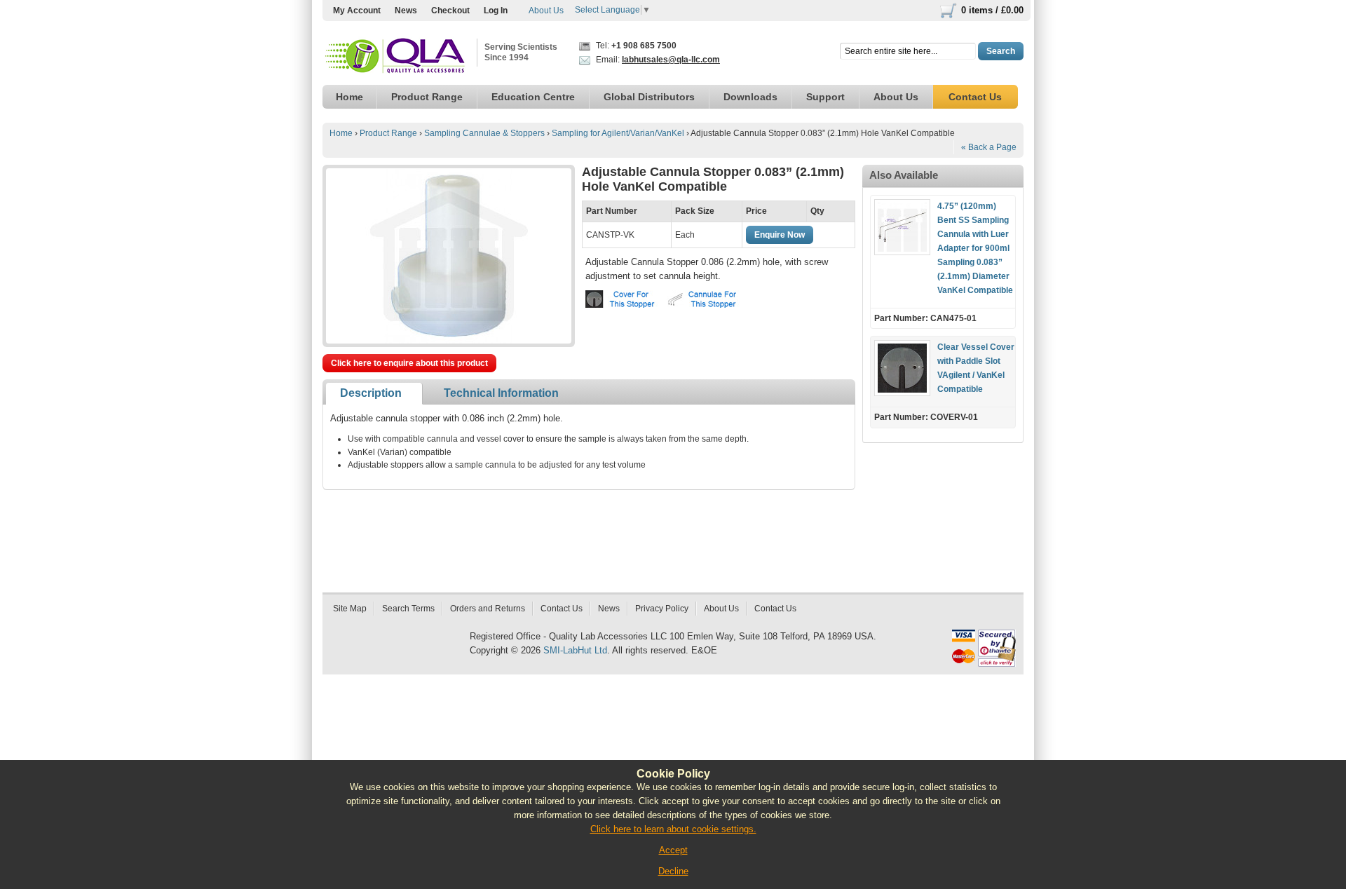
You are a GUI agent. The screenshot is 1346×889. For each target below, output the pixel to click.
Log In (496, 10)
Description (371, 393)
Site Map (350, 608)
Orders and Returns (487, 608)
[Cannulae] (706, 299)
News (406, 10)
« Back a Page (989, 147)
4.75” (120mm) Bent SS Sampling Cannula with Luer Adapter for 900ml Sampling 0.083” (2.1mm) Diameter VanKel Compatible (975, 248)
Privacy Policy (661, 608)
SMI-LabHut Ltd (575, 650)
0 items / (992, 10)
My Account (357, 10)
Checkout (450, 10)
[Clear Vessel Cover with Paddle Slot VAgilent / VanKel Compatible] (902, 368)
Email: (657, 60)
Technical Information (501, 393)
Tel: (635, 45)
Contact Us (562, 608)
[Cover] (624, 299)
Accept (673, 850)
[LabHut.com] (396, 56)
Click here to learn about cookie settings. (673, 829)
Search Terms (408, 608)
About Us (546, 10)
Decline (673, 871)
